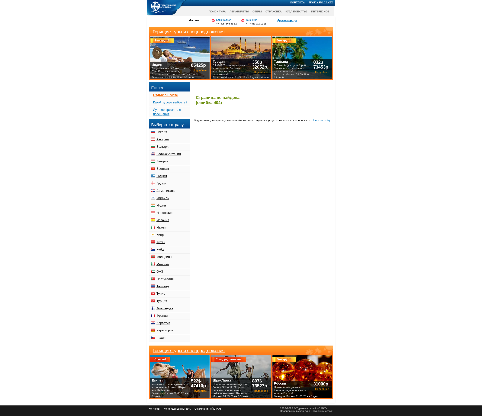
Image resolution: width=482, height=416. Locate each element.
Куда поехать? (296, 11)
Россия (161, 132)
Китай (160, 242)
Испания (162, 220)
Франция (162, 315)
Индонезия (164, 213)
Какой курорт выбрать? (170, 102)
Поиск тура (217, 11)
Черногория (164, 330)
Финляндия (164, 308)
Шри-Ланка (222, 380)
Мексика (162, 264)
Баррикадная (223, 19)
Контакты (297, 2)
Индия (161, 205)
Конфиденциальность (177, 408)
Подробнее (200, 390)
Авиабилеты (239, 11)
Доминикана (165, 191)
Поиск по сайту (321, 120)
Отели (257, 11)
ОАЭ (159, 271)
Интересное (320, 11)
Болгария (163, 146)
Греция (161, 176)
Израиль (162, 198)
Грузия (161, 183)
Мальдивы (164, 257)
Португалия (165, 279)
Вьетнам (162, 169)
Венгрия (162, 161)
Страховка (273, 11)
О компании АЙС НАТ (207, 408)
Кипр (160, 235)
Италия (161, 227)
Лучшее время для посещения (167, 112)
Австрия (162, 139)
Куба (160, 249)
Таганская (251, 19)
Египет (157, 380)
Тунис (160, 293)
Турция (161, 301)
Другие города (287, 20)
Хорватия (163, 323)
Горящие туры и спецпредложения (189, 350)
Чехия (160, 338)
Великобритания (168, 154)
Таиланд (162, 286)
